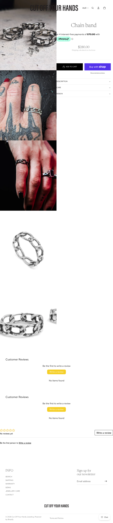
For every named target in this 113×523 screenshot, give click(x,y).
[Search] (93, 8)
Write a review (56, 371)
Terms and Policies (56, 518)
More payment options (97, 73)
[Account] (98, 8)
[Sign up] (106, 481)
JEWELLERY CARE (13, 491)
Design (60, 94)
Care (59, 87)
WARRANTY (10, 484)
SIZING (8, 487)
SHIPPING (9, 480)
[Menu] (9, 8)
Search (9, 476)
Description (62, 81)
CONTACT (10, 495)
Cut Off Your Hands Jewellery (23, 517)
